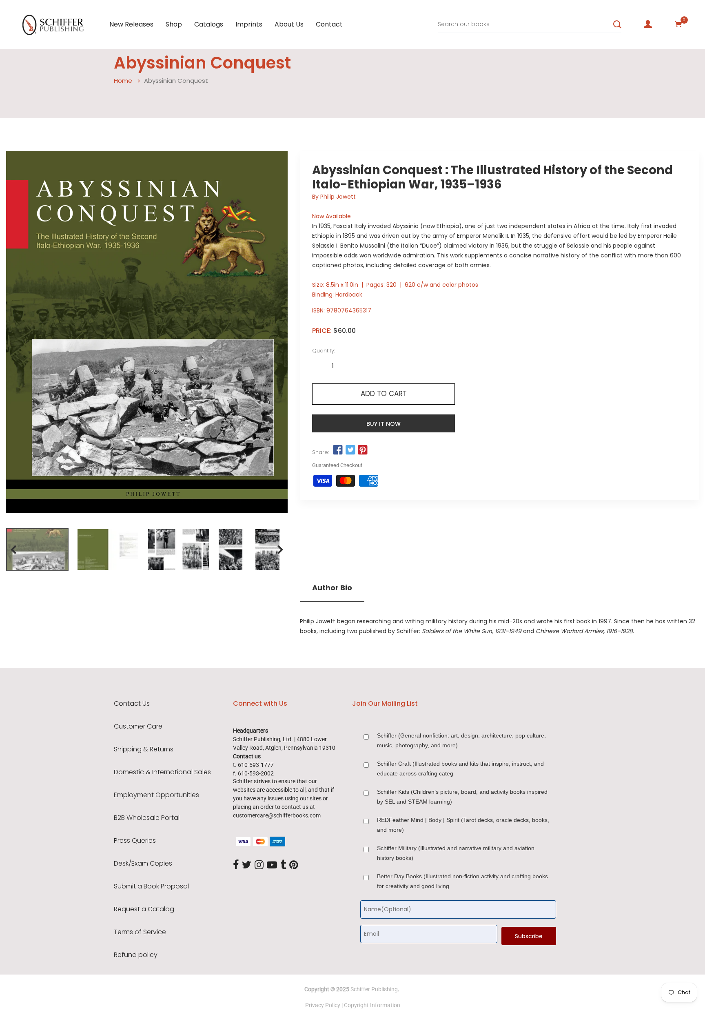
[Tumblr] (283, 865)
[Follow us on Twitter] (350, 450)
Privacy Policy (322, 1005)
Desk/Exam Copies (143, 863)
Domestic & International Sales (162, 772)
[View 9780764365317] (37, 549)
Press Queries (135, 840)
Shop (174, 24)
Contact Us (132, 703)
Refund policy (135, 955)
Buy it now (383, 424)
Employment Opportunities (156, 795)
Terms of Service (140, 932)
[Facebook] (236, 865)
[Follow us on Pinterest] (362, 450)
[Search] (617, 24)
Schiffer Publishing (374, 989)
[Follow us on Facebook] (338, 450)
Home (123, 80)
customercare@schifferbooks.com (277, 815)
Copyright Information (372, 1005)
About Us (289, 24)
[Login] (648, 24)
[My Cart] (678, 24)
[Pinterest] (293, 865)
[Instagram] (259, 865)
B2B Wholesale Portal (147, 818)
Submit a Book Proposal (151, 886)
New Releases (131, 24)
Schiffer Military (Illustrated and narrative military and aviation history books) (455, 853)
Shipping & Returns (143, 749)
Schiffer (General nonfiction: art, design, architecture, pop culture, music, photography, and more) (461, 740)
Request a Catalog (144, 909)
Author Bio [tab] (332, 588)
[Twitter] (246, 865)
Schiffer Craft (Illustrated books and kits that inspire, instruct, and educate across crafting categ (460, 768)
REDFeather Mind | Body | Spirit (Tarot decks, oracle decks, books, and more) (463, 825)
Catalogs (208, 24)
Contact (329, 24)
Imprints (248, 24)
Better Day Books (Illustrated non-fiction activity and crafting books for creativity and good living (462, 881)
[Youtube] (272, 865)
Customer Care (138, 726)
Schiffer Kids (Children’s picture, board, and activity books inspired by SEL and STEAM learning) (462, 797)
